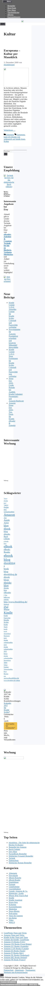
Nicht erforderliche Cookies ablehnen (14, 985)
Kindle (8, 612)
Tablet (5, 662)
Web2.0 (12, 922)
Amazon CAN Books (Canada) (16, 949)
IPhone (6, 609)
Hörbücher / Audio (16, 893)
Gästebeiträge (14, 887)
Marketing (7, 636)
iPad (6, 606)
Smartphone (7, 660)
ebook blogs (7, 578)
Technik (12, 858)
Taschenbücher (13, 12)
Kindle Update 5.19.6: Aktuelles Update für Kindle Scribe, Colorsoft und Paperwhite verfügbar (13, 315)
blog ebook (7, 527)
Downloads (13, 875)
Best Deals (12, 8)
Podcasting (13, 913)
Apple (7, 520)
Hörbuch (6, 604)
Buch (6, 536)
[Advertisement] (25, 463)
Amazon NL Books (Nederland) (16, 955)
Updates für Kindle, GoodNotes (16, 940)
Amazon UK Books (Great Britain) (18, 944)
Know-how (13, 902)
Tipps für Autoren (16, 916)
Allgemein (10, 135)
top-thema (13, 918)
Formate (12, 884)
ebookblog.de (10, 574)
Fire (6, 595)
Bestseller (11, 6)
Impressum (19, 970)
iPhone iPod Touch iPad (18, 896)
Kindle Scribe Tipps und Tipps (16, 937)
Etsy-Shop (12, 10)
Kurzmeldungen (14, 17)
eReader (7, 592)
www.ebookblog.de (11, 678)
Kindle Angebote (15, 900)
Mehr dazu (33, 985)
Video (11, 920)
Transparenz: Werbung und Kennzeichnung (20, 971)
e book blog (6, 568)
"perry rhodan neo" (6, 501)
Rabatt (5, 653)
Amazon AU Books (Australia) (16, 946)
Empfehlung (13, 882)
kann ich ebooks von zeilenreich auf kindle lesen (14, 138)
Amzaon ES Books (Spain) (14, 951)
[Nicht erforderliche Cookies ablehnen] (39, 985)
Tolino (6, 665)
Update (6, 667)
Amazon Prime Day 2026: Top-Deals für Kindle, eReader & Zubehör (12, 414)
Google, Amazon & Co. (18, 891)
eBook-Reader (7, 550)
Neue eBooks (14, 911)
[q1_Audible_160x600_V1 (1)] (14, 758)
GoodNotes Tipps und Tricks (15, 933)
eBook (8, 546)
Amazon (9, 514)
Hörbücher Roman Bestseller (20, 863)
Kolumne (12, 905)
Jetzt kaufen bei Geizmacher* (10, 726)
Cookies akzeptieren (8, 982)
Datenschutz (13, 860)
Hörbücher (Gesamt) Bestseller (21, 856)
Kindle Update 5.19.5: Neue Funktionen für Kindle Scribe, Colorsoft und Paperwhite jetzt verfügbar (13, 362)
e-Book (7, 539)
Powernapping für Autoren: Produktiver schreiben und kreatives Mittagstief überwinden (14, 338)
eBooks (11, 15)
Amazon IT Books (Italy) (14, 953)
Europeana (20, 135)
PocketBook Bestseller (18, 854)
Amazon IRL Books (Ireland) (15, 957)
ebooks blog (7, 584)
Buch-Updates (14, 849)
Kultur (6, 141)
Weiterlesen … (9, 130)
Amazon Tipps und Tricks (14, 935)
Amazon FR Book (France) (15, 960)
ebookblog (9, 563)
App (5, 518)
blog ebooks (7, 532)
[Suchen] (5, 154)
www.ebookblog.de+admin (12, 680)
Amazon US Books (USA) (14, 942)
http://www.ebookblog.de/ (15, 602)
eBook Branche (15, 878)
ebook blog (8, 557)
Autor (6, 523)
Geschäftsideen (15, 889)
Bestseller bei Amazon (17, 847)
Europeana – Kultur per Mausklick (12, 54)
